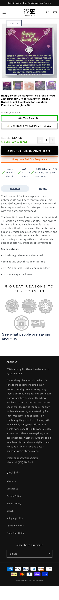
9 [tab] (38, 74)
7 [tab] (33, 74)
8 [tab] (36, 74)
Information (15, 188)
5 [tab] (28, 74)
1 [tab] (17, 74)
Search (10, 510)
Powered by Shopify (36, 580)
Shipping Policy (15, 518)
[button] (4, 12)
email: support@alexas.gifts (22, 457)
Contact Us (12, 488)
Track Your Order (15, 532)
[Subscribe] (48, 554)
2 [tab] (20, 74)
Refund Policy (14, 503)
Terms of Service (15, 525)
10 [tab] (41, 74)
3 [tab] (23, 74)
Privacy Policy (14, 496)
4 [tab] (25, 74)
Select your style (10, 112)
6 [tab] (31, 74)
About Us (11, 481)
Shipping (43, 188)
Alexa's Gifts (25, 580)
